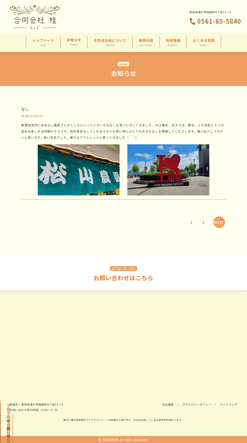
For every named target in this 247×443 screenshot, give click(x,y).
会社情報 (168, 404)
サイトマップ (228, 404)
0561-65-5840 (218, 21)
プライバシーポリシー (196, 404)
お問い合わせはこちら (123, 278)
